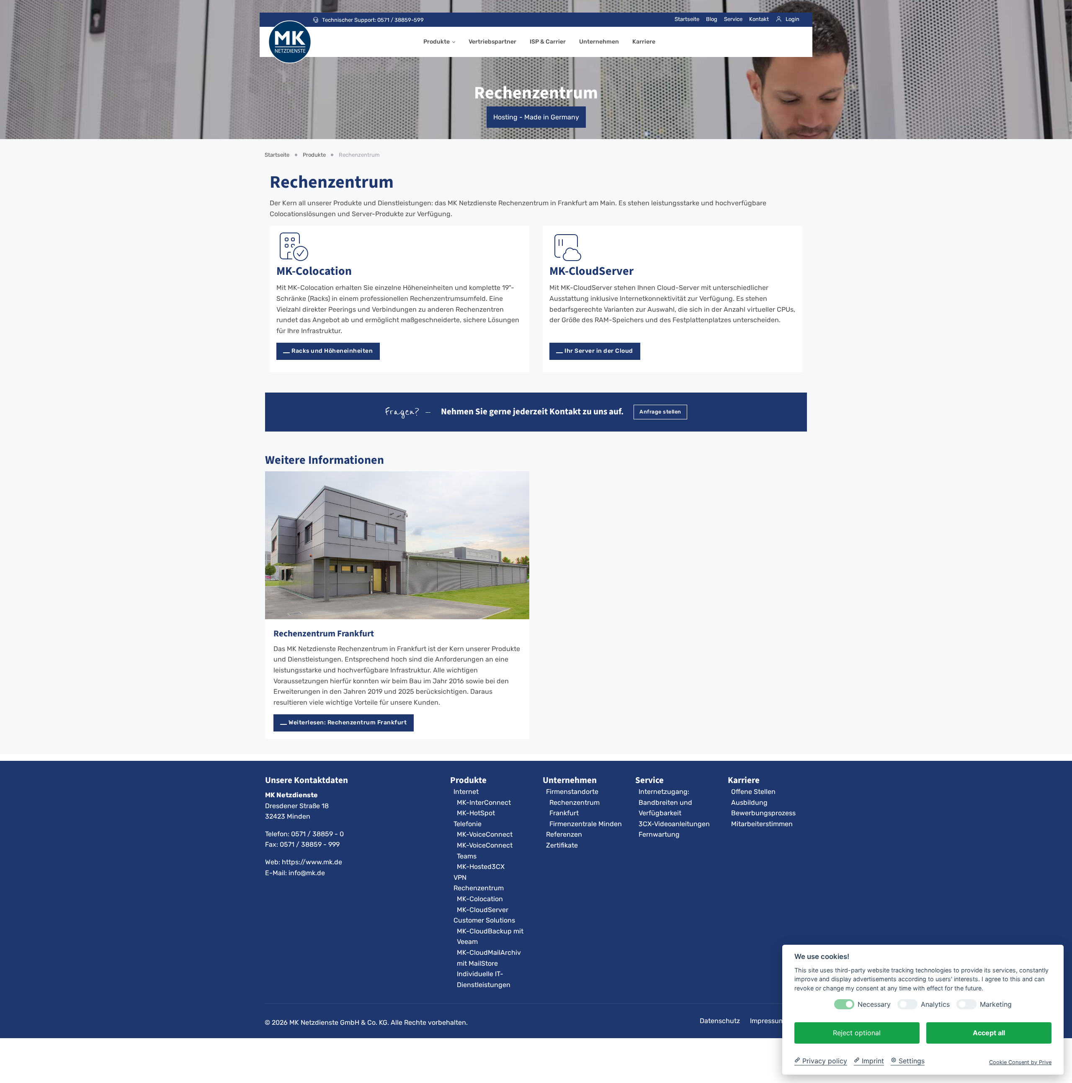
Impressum (767, 1021)
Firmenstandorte (572, 792)
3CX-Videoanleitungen (674, 824)
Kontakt (759, 19)
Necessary (874, 1004)
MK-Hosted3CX (481, 867)
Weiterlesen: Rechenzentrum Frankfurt (348, 722)
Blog (711, 19)
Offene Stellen (753, 792)
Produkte (436, 41)
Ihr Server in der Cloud (598, 350)
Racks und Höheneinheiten (332, 350)
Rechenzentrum (479, 888)
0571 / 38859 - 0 (317, 834)
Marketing (996, 1004)
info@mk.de (307, 873)
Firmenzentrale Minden (585, 824)
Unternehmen (599, 41)
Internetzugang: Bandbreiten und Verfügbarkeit (665, 802)
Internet (466, 792)
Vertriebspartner (492, 41)
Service (733, 19)
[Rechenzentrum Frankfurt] (397, 545)
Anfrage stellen (660, 411)
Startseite (687, 19)
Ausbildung (749, 802)
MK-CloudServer (591, 271)
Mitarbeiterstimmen (762, 824)
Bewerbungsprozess (763, 813)
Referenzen (564, 834)
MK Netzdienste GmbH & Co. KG (338, 1022)
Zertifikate (562, 845)
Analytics (935, 1004)
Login (792, 19)
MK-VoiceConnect (485, 834)
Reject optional (857, 1032)
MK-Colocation (314, 271)
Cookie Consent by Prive (1020, 1062)
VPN (460, 877)
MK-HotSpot (476, 813)
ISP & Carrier (548, 41)
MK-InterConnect (484, 802)
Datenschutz (720, 1021)
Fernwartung (659, 834)
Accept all (989, 1032)
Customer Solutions (484, 920)
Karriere (643, 41)
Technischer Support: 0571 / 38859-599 (373, 20)
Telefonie (468, 824)
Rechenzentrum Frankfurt (323, 633)
